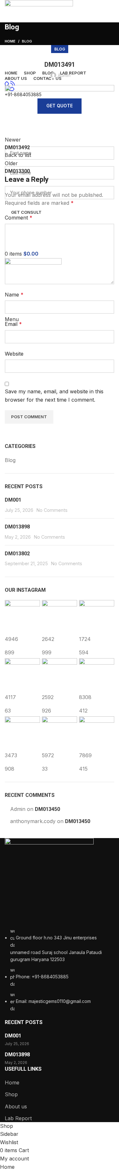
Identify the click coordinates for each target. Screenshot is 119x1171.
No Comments (52, 510)
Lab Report (18, 1118)
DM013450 (47, 809)
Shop (11, 1094)
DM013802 (17, 554)
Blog (59, 49)
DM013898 (17, 527)
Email (13, 324)
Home (12, 1082)
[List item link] (59, 970)
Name (14, 294)
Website (14, 354)
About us (16, 1106)
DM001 (13, 500)
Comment (18, 217)
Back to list (18, 155)
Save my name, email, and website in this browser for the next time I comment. (54, 395)
